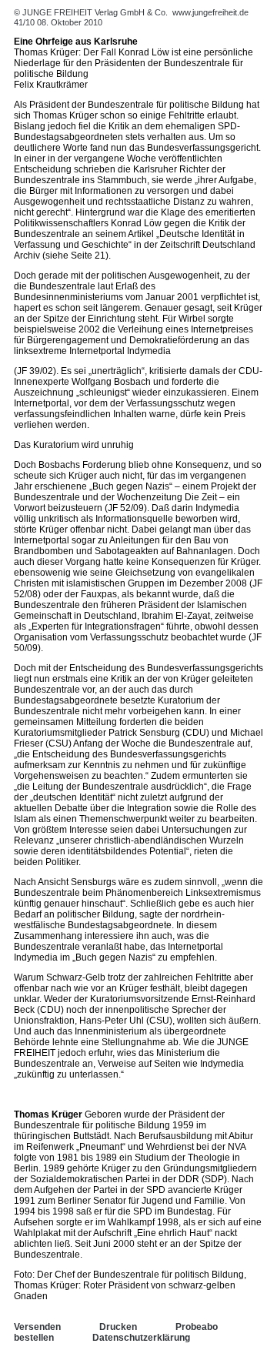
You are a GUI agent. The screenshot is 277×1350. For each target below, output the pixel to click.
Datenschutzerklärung (141, 1337)
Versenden (37, 1327)
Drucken (118, 1327)
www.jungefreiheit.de (210, 12)
